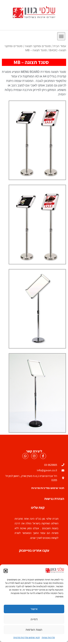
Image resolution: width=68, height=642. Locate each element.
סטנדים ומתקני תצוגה (38, 46)
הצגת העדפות (34, 629)
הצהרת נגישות (54, 499)
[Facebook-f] (43, 456)
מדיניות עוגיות (48, 637)
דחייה (34, 619)
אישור (34, 609)
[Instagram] (34, 456)
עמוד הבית (59, 46)
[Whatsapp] (25, 456)
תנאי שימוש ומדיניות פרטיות (26, 637)
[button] (6, 571)
